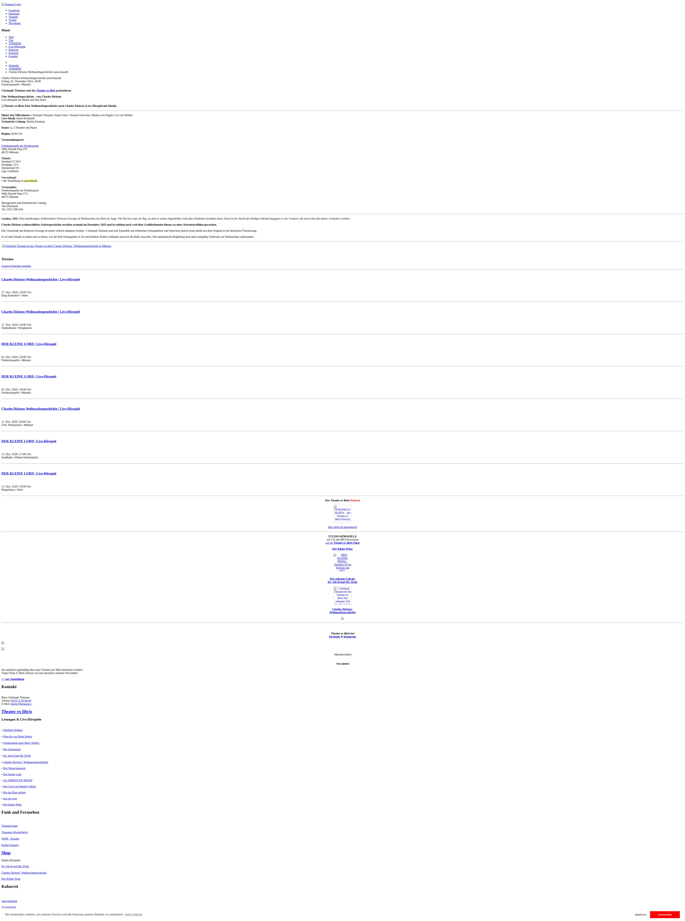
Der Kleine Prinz (11, 878)
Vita (11, 40)
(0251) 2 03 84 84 (21, 700)
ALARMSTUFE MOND (17, 780)
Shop (6, 852)
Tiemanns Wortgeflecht (14, 832)
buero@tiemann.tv (21, 703)
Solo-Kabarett (9, 901)
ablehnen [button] (640, 914)
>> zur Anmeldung (12, 679)
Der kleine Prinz (12, 804)
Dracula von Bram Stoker (17, 736)
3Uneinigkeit (8, 907)
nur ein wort (10, 798)
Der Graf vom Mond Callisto (19, 786)
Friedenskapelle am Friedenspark (20, 145)
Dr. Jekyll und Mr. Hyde (17, 755)
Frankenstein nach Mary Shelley (21, 742)
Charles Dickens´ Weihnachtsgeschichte (25, 762)
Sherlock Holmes (13, 730)
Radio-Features (10, 845)
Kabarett (13, 53)
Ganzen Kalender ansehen (16, 266)
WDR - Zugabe (10, 838)
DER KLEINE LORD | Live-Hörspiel (28, 344)
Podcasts (13, 49)
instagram (350, 636)
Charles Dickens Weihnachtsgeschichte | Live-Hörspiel (40, 279)
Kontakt (13, 56)
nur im (343, 542)
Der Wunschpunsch (14, 768)
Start (11, 37)
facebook (334, 636)
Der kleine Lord (12, 774)
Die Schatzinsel (12, 749)
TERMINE (15, 43)
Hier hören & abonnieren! (342, 527)
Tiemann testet (9, 825)
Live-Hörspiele (17, 46)
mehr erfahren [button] (134, 914)
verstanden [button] (665, 914)
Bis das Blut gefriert (14, 792)
